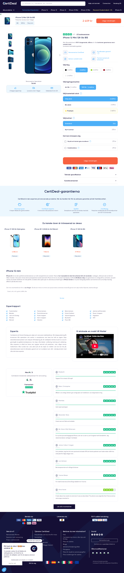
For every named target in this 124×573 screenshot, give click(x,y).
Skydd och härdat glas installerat (78, 141)
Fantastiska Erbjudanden (30, 10)
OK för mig (32, 563)
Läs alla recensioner (64, 506)
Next (60, 55)
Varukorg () (117, 3)
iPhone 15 (118, 10)
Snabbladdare (72, 148)
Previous (17, 55)
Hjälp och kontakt (94, 3)
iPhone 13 (54, 10)
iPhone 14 (44, 10)
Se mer (33, 83)
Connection (106, 3)
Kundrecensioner (71, 181)
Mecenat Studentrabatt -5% (102, 10)
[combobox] (53, 3)
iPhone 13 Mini (73, 10)
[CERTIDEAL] (9, 3)
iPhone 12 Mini (85, 10)
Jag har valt (12, 563)
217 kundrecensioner (83, 34)
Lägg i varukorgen (108, 21)
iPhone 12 (63, 10)
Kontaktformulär (104, 540)
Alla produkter (7, 10)
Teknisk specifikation (72, 175)
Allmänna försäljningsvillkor (100, 561)
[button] (62, 14)
